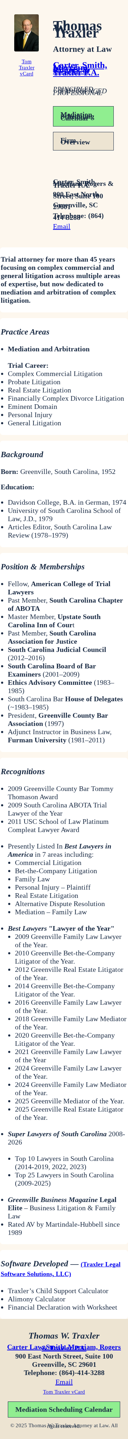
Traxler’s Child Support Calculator (58, 1291)
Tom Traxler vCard (26, 67)
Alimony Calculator (36, 1299)
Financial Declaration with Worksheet (62, 1307)
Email (61, 226)
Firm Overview (75, 141)
